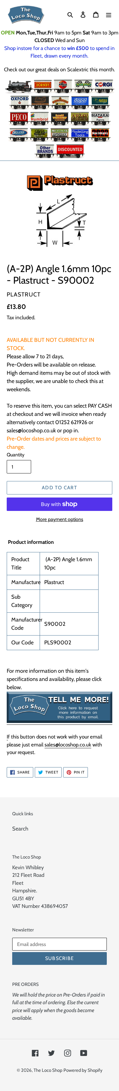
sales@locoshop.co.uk (68, 745)
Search (20, 828)
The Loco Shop (48, 1070)
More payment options (59, 519)
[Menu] (108, 14)
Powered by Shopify (83, 1070)
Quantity (15, 455)
